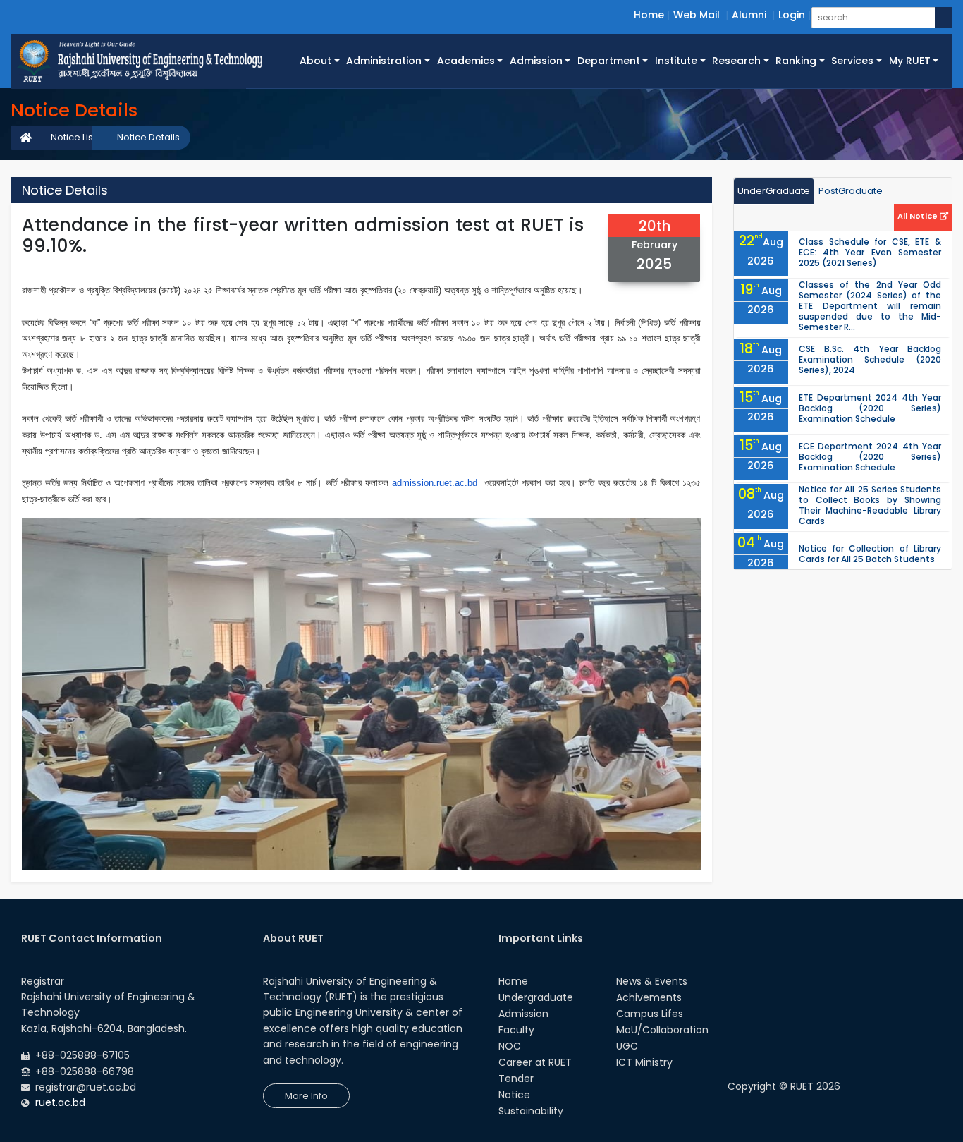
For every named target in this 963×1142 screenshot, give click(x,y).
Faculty (516, 1030)
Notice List (73, 137)
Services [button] (852, 61)
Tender (516, 1078)
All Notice (918, 215)
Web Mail (696, 15)
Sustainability (530, 1111)
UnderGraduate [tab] (773, 191)
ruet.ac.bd (60, 1102)
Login (791, 15)
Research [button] (736, 61)
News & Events (651, 981)
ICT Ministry (644, 1062)
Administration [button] (384, 61)
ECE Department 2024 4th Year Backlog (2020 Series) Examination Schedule (870, 457)
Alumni (749, 15)
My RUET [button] (910, 61)
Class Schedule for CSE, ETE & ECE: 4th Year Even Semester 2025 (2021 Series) (870, 252)
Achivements (649, 997)
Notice (514, 1095)
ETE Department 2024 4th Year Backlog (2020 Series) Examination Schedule (870, 408)
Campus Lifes (649, 1014)
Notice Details (148, 137)
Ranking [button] (795, 61)
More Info (306, 1095)
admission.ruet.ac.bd (434, 483)
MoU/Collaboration (662, 1030)
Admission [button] (536, 61)
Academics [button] (466, 61)
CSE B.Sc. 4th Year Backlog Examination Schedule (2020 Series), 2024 (870, 359)
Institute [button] (676, 61)
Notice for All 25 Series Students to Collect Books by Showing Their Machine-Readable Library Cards (870, 505)
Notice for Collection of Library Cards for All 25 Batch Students (870, 553)
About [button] (315, 61)
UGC (627, 1046)
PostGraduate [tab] (850, 191)
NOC (509, 1046)
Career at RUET (535, 1062)
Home (649, 15)
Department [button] (608, 61)
